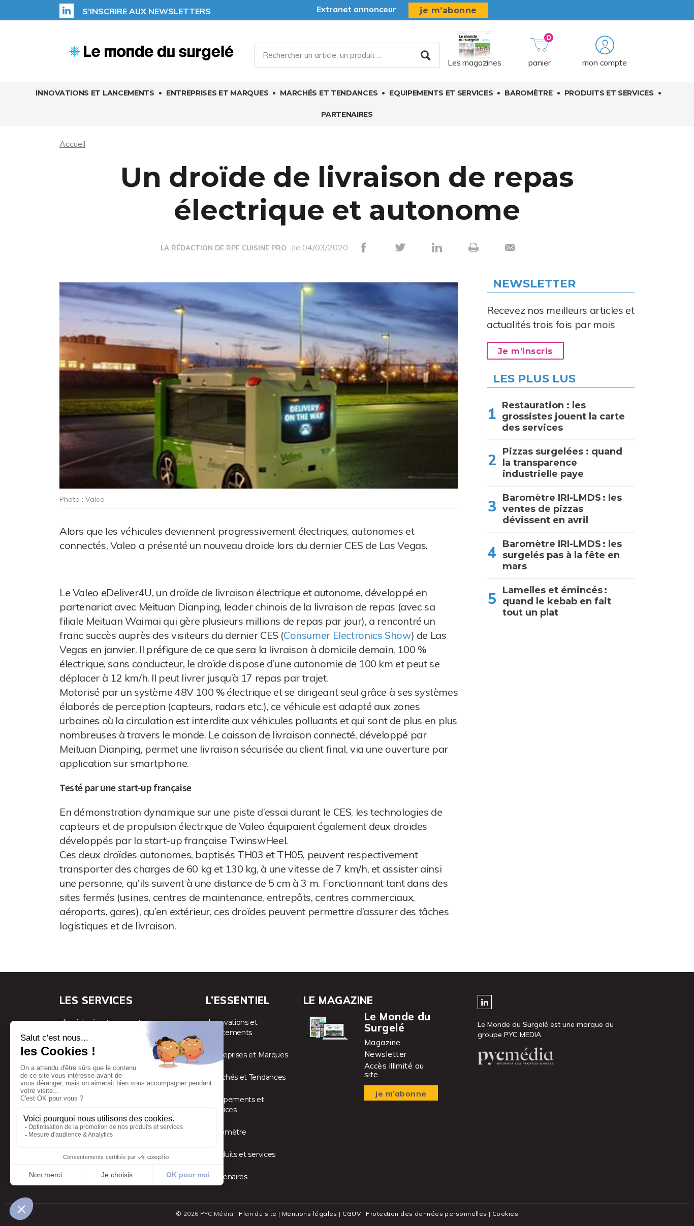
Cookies (505, 1213)
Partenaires (347, 114)
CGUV (351, 1213)
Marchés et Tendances (328, 93)
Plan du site (257, 1213)
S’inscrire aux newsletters (146, 11)
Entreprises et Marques (217, 93)
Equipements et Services (441, 93)
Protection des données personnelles (426, 1213)
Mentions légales (309, 1213)
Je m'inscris (525, 351)
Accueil (72, 144)
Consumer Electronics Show (347, 635)
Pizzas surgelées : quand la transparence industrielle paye (562, 462)
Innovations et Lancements (95, 93)
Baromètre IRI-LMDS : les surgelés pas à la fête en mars (562, 555)
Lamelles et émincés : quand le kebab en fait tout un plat (556, 601)
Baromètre (528, 93)
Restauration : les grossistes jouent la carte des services (563, 416)
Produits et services (609, 93)
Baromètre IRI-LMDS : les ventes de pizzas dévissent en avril (562, 509)
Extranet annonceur (356, 9)
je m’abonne (448, 10)
